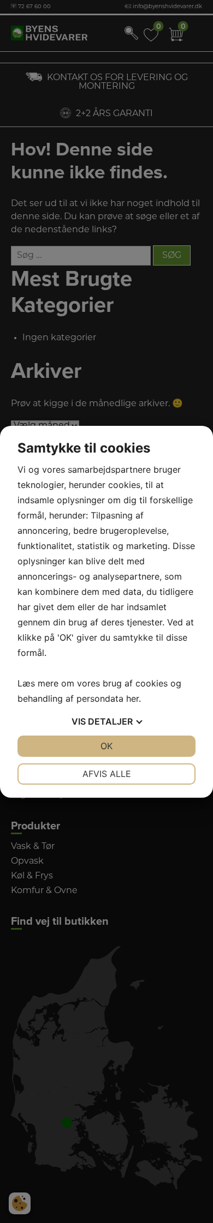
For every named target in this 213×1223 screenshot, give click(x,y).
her (132, 698)
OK (106, 745)
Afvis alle (106, 773)
